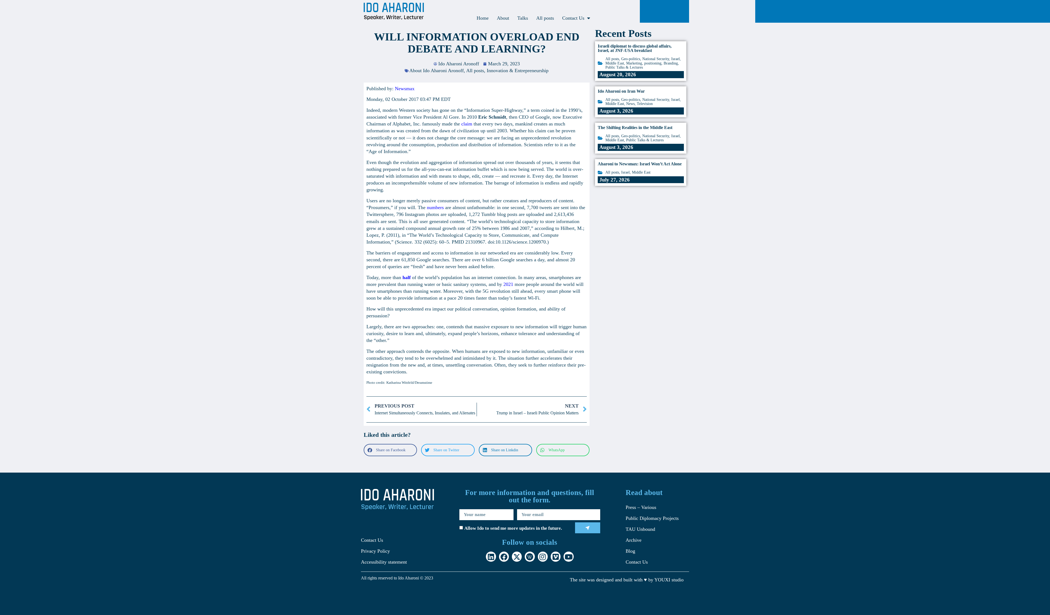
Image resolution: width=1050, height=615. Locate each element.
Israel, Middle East (636, 172)
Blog (630, 551)
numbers (435, 207)
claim (466, 124)
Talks (522, 18)
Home (483, 18)
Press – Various (641, 507)
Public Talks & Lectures (624, 67)
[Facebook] (504, 556)
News (630, 104)
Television (645, 104)
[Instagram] (543, 556)
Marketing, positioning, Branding (652, 63)
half (406, 277)
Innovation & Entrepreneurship (518, 70)
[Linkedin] (491, 556)
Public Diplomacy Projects (652, 518)
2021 (508, 284)
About (503, 18)
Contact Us (573, 18)
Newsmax (405, 88)
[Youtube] (568, 556)
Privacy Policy (375, 551)
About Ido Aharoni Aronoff (436, 70)
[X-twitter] (517, 556)
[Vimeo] (556, 556)
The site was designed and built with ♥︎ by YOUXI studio (627, 579)
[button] (390, 450)
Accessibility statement (384, 562)
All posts (545, 18)
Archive (633, 540)
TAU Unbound (640, 529)
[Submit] (587, 527)
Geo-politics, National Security (645, 59)
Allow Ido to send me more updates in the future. (513, 528)
